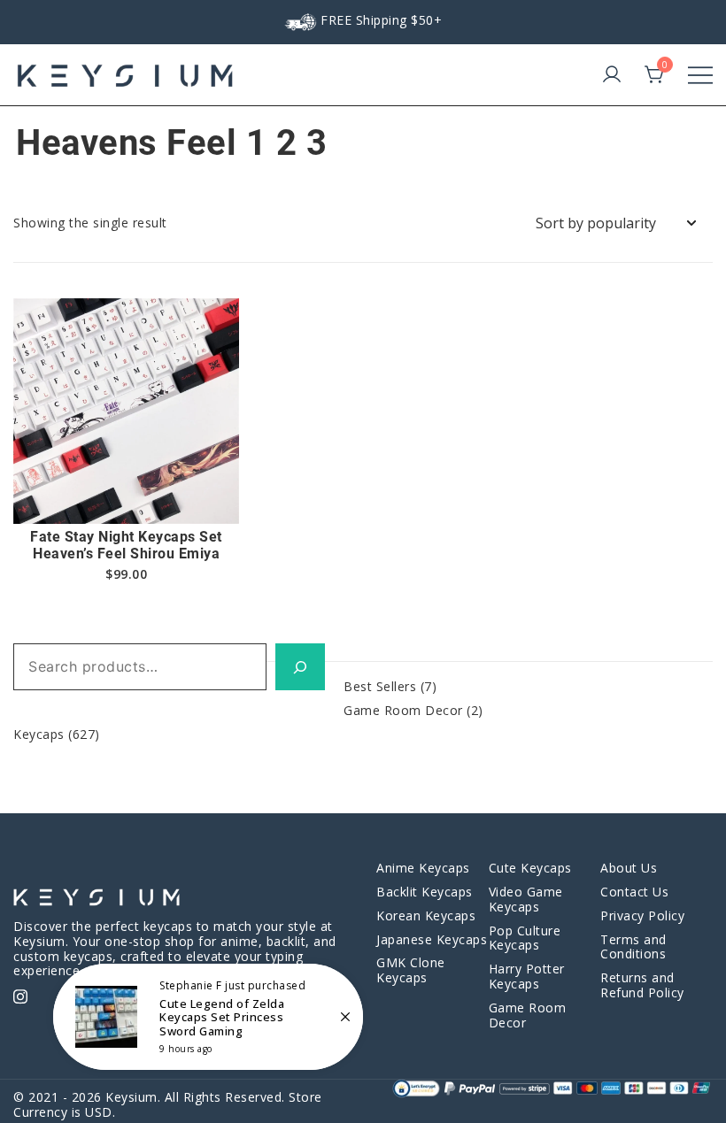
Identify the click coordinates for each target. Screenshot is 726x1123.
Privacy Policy (642, 915)
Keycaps (39, 734)
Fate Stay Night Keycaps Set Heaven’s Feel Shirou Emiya (126, 545)
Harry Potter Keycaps (527, 976)
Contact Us (634, 891)
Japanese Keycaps (431, 939)
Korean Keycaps (425, 915)
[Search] (300, 666)
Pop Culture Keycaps (525, 938)
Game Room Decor (403, 710)
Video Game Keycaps (526, 899)
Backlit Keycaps (424, 891)
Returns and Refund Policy (642, 985)
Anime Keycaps (423, 867)
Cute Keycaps (530, 867)
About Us (628, 867)
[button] (126, 493)
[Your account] (611, 75)
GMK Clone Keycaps (410, 970)
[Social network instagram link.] (20, 994)
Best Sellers (380, 686)
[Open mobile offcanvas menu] (700, 75)
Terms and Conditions (633, 947)
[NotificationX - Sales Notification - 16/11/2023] (208, 1017)
